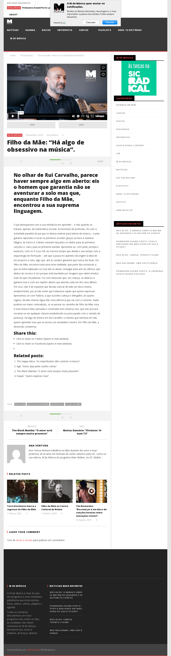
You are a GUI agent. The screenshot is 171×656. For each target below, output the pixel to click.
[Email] (155, 15)
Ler (118, 153)
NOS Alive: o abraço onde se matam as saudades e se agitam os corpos (138, 232)
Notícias (13, 30)
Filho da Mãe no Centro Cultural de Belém (54, 508)
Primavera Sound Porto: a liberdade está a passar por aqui (139, 272)
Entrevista (64, 30)
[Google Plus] (148, 15)
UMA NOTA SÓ (124, 210)
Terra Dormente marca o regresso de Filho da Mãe (21, 508)
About (13, 14)
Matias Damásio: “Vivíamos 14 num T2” (82, 430)
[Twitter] (142, 15)
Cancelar (91, 22)
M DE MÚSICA (15, 135)
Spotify (121, 202)
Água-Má (20, 404)
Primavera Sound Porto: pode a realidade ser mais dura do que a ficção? (47, 7)
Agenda (30, 30)
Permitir (110, 22)
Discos (46, 30)
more (101, 161)
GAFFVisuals (33, 649)
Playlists (104, 30)
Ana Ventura (52, 135)
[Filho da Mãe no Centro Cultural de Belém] (57, 491)
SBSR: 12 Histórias (130, 30)
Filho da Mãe (73, 404)
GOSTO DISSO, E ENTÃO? (130, 145)
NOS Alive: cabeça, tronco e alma (137, 255)
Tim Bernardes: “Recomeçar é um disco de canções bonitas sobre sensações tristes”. (91, 511)
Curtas (84, 30)
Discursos (14, 7)
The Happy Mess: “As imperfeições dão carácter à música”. (48, 361)
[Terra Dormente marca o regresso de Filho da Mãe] (22, 491)
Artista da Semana (38, 404)
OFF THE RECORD (125, 178)
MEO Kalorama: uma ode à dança (136, 263)
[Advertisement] (57, 392)
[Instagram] (161, 15)
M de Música (18, 38)
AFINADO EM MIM (126, 105)
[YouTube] (136, 15)
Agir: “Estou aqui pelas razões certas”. (37, 366)
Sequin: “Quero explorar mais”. (33, 376)
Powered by (58, 23)
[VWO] (66, 23)
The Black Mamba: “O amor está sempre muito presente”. (48, 371)
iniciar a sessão (24, 540)
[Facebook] (130, 15)
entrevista (57, 404)
